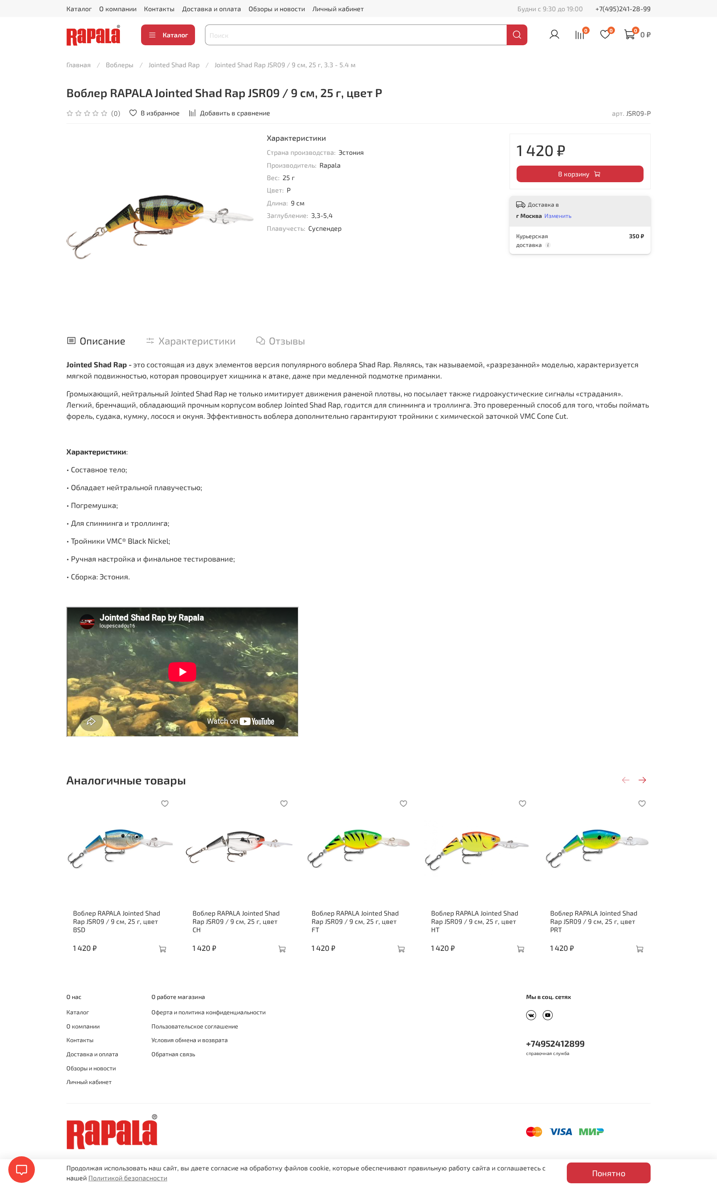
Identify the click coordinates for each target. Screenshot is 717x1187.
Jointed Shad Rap (174, 64)
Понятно (608, 1173)
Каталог (79, 8)
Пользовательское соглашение (194, 1026)
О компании (118, 8)
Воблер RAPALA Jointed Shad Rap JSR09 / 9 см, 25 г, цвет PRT (593, 921)
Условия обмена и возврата (189, 1039)
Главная (78, 64)
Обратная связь (173, 1054)
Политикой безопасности (127, 1178)
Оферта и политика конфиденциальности (208, 1012)
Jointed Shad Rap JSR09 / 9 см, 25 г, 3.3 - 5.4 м (285, 64)
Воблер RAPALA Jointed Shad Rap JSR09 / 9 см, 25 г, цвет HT (474, 921)
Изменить (557, 215)
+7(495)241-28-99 (623, 8)
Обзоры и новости (277, 8)
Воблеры (120, 64)
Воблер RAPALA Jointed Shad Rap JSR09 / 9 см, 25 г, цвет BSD (116, 921)
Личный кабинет (338, 8)
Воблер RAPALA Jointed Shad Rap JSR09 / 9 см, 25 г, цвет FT (355, 921)
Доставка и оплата (211, 8)
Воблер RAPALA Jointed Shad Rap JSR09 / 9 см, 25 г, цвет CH (236, 921)
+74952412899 (555, 1043)
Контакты (159, 8)
